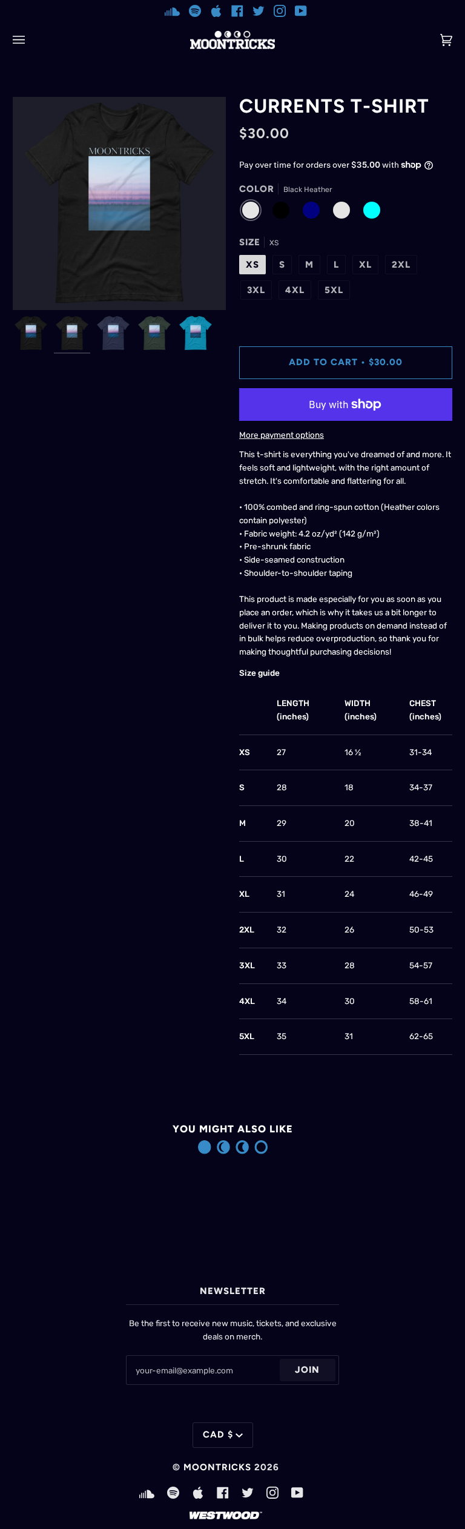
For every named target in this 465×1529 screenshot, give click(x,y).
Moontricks (217, 1467)
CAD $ (218, 1434)
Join (307, 1369)
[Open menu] (31, 40)
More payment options (281, 435)
